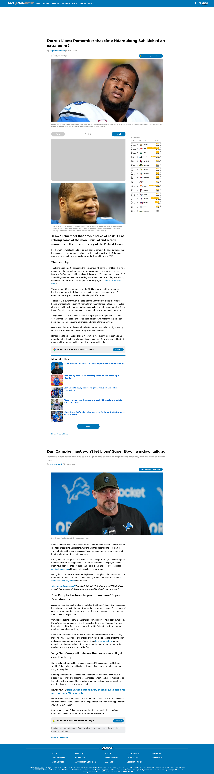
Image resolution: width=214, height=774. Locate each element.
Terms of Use (133, 757)
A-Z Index (109, 762)
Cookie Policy (157, 757)
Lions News (63, 434)
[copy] (65, 55)
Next (119, 134)
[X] (200, 3)
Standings (65, 3)
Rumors (46, 3)
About (54, 753)
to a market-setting (104, 641)
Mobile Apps (156, 753)
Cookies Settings (134, 762)
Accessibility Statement (85, 762)
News (38, 3)
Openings (79, 753)
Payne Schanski (57, 51)
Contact (108, 753)
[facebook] (195, 3)
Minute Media (39, 768)
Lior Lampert (56, 464)
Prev (58, 134)
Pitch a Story (80, 757)
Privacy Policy (111, 757)
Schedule (55, 3)
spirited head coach (60, 569)
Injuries (83, 3)
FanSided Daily (58, 757)
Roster (74, 3)
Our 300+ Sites (133, 753)
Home (53, 434)
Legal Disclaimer (58, 762)
